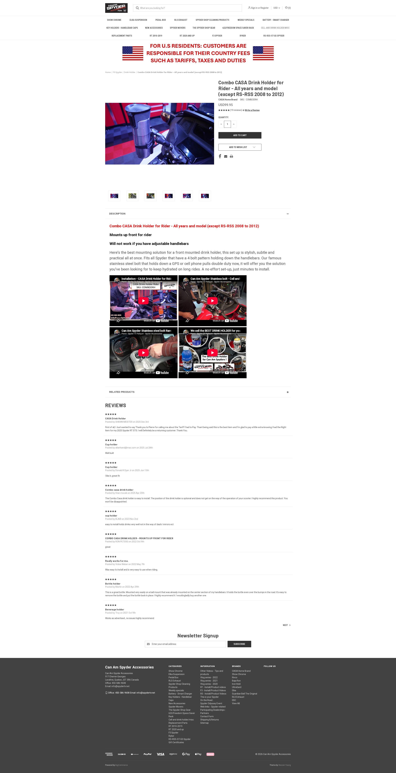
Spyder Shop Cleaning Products (212, 20)
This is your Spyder (209, 697)
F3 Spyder (217, 35)
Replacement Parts (122, 35)
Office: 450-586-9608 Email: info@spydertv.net (131, 692)
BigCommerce (121, 765)
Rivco (234, 677)
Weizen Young (284, 765)
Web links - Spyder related (213, 706)
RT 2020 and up (187, 35)
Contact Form (207, 716)
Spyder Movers (177, 28)
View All (236, 703)
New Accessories (154, 28)
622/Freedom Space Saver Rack (238, 28)
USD (275, 8)
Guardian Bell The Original (244, 693)
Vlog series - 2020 (209, 684)
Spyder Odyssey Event (211, 703)
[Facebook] (220, 156)
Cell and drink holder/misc (275, 28)
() (289, 8)
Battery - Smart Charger (276, 20)
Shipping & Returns (209, 719)
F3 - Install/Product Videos (213, 690)
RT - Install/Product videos (213, 687)
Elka (234, 690)
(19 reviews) (236, 110)
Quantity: (223, 117)
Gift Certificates (176, 742)
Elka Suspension (138, 20)
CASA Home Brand (241, 671)
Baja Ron (236, 680)
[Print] (231, 156)
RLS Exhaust (180, 20)
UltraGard (236, 687)
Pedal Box (160, 20)
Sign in (254, 8)
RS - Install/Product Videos (213, 693)
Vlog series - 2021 (209, 680)
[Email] (225, 156)
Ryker (243, 35)
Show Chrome (114, 20)
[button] (251, 110)
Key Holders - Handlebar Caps (122, 28)
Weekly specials (246, 20)
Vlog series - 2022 (209, 677)
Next (285, 625)
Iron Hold (236, 684)
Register (264, 8)
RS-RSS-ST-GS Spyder (273, 35)
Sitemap (204, 723)
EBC (234, 700)
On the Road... (207, 700)
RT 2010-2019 (156, 35)
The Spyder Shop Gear (204, 28)
